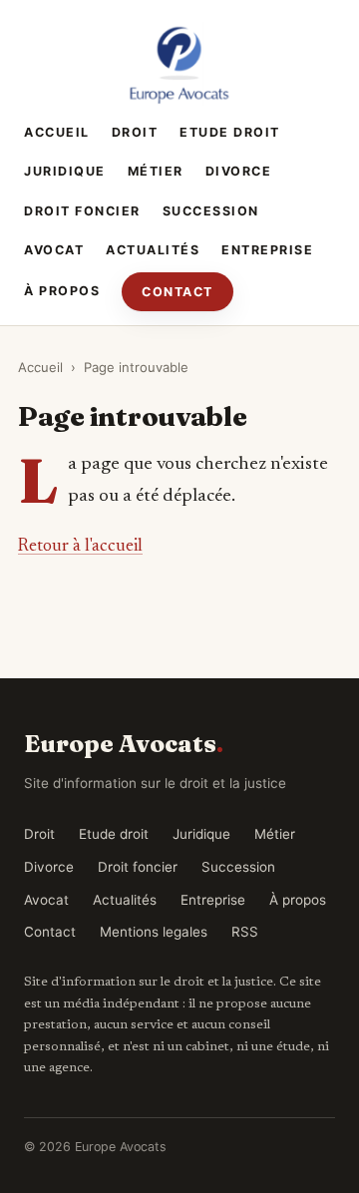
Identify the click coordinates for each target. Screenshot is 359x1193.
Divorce (238, 171)
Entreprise (267, 249)
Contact (177, 291)
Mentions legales (153, 932)
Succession (211, 210)
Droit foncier (82, 210)
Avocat (54, 249)
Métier (155, 171)
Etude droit (230, 132)
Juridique (65, 171)
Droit (135, 132)
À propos (62, 290)
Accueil (57, 132)
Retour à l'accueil (80, 547)
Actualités (152, 249)
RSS (244, 932)
